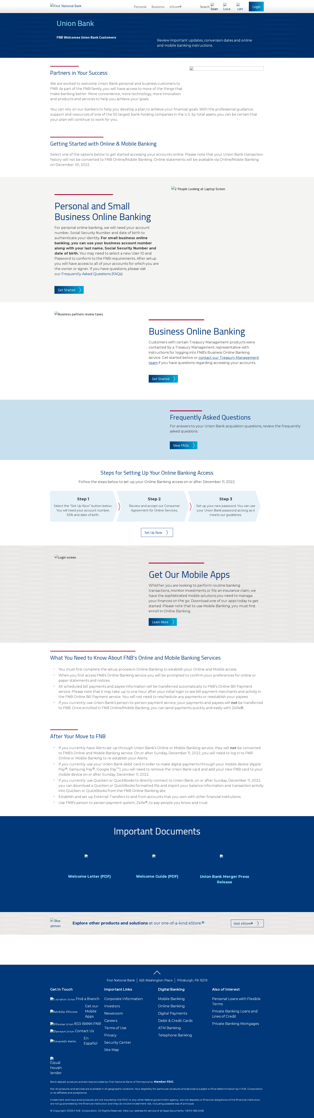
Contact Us (84, 1031)
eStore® (176, 6)
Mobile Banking (171, 999)
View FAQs (181, 445)
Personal (140, 6)
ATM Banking (169, 1028)
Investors (112, 1006)
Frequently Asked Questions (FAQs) (92, 274)
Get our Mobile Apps (91, 1011)
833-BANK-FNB (87, 1024)
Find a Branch (87, 999)
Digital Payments (172, 1013)
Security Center (117, 1042)
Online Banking (171, 1006)
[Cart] (240, 6)
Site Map (111, 1050)
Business (157, 6)
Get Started (66, 289)
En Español (90, 1040)
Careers (110, 1021)
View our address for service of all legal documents (153, 1110)
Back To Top (157, 974)
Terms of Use (115, 1028)
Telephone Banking (175, 1035)
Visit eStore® (243, 923)
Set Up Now (153, 532)
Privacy (110, 1035)
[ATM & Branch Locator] (227, 6)
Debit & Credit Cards (175, 1021)
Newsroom (113, 1013)
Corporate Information (123, 999)
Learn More (160, 622)
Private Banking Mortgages (235, 1024)
